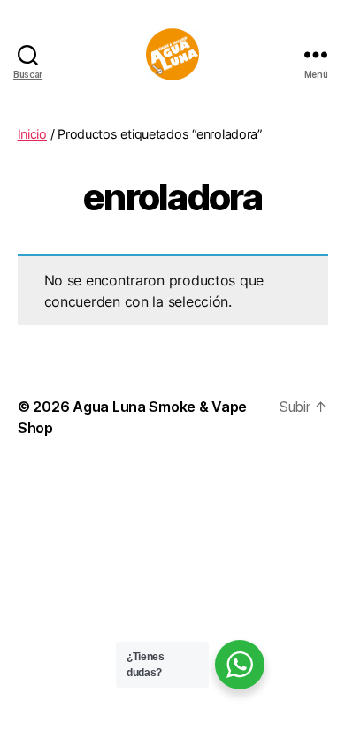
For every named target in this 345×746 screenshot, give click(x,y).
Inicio (32, 133)
